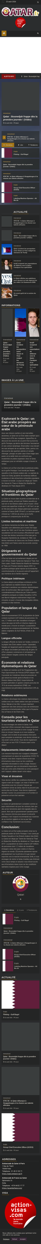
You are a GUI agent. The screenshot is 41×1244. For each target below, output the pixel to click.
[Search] (38, 33)
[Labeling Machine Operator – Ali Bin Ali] (7, 198)
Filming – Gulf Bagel (21, 154)
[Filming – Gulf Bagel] (7, 153)
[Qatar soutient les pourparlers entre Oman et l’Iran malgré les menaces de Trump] (7, 249)
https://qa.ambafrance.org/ (12, 1188)
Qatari (17, 123)
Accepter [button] (23, 1239)
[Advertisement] (20, 55)
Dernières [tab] (9, 145)
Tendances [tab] (34, 145)
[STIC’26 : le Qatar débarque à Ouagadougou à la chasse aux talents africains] (7, 221)
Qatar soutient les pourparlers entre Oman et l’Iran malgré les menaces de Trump (25, 250)
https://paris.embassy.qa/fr (12, 1174)
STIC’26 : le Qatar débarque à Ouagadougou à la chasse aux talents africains (25, 223)
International (11, 134)
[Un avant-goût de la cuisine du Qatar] (7, 293)
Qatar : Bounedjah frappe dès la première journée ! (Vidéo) (7, 349)
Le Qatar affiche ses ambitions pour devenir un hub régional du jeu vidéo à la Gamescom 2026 (25, 280)
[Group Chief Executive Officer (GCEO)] (7, 187)
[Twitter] (20, 899)
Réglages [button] (6, 1239)
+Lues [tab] (21, 910)
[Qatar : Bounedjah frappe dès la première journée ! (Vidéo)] (20, 96)
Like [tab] (21, 145)
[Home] (4, 33)
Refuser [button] (14, 1239)
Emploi (16, 151)
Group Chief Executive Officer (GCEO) (18, 1147)
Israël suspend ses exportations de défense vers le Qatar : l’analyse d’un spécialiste (25, 265)
